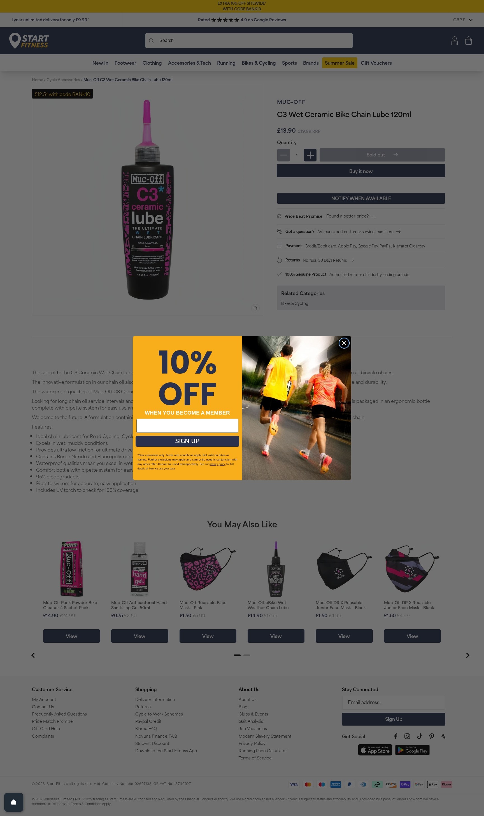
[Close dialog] (344, 343)
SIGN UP (187, 441)
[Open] (13, 802)
